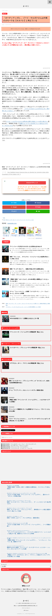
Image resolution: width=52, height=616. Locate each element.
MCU (4, 219)
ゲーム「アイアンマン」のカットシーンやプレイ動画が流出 (26, 390)
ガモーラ (14, 219)
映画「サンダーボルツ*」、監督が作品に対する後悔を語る (27, 269)
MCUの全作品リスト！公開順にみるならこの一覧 (24, 318)
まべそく (26, 6)
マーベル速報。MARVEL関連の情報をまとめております (26, 603)
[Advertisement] (26, 56)
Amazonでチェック (32, 182)
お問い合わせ (26, 610)
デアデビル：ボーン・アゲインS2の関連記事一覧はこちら (27, 363)
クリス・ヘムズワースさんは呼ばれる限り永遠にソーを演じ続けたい (27, 121)
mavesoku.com (12, 223)
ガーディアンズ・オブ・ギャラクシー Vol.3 (25, 219)
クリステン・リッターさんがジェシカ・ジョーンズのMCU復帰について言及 (23, 306)
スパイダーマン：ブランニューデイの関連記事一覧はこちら (27, 347)
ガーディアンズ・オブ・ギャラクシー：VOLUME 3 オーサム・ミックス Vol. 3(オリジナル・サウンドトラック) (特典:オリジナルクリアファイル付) (32, 188)
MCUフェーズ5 (9, 219)
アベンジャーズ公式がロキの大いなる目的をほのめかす (26, 246)
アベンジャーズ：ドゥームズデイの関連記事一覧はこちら (27, 332)
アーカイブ (3, 564)
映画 (4, 217)
